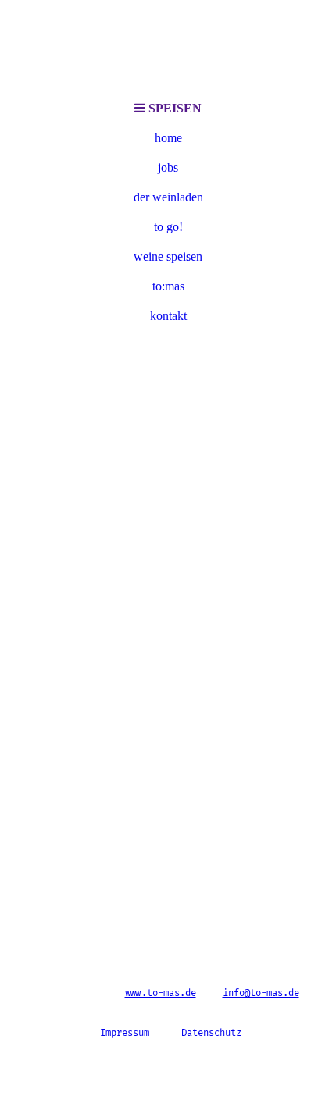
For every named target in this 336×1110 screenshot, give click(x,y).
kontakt (168, 315)
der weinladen (168, 197)
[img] (168, 47)
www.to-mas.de (160, 993)
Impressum (124, 1033)
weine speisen (168, 256)
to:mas (168, 286)
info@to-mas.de (261, 993)
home (168, 137)
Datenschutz (211, 1033)
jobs (168, 167)
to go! (168, 226)
